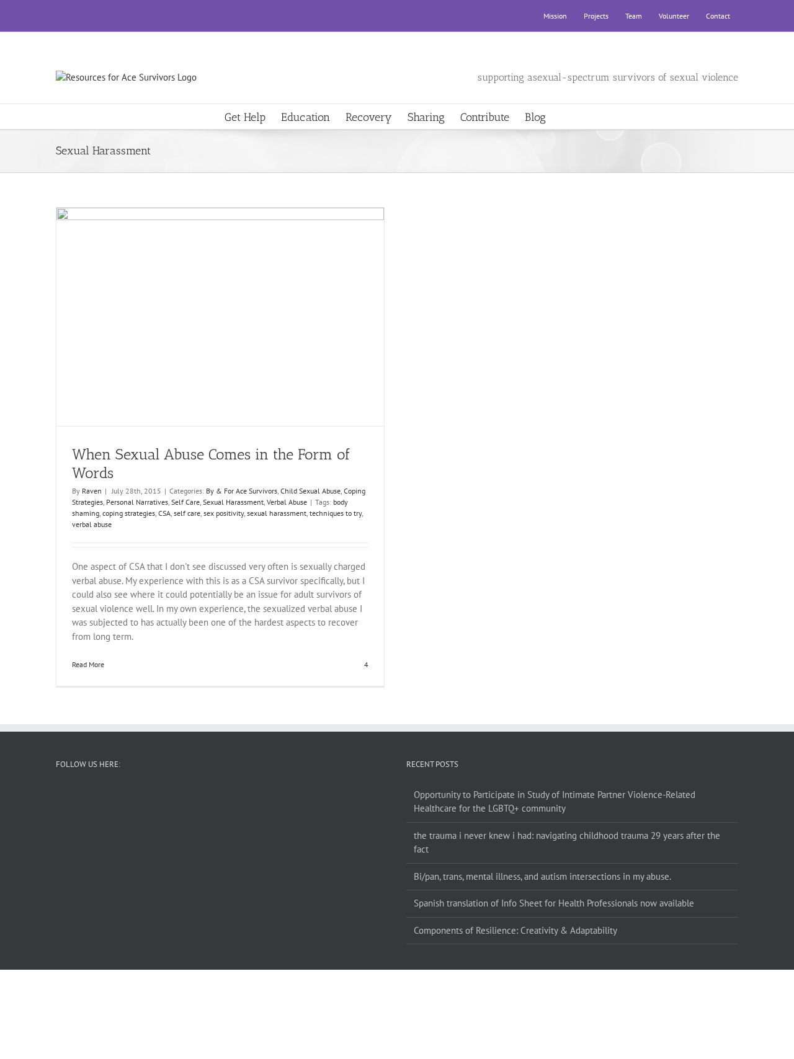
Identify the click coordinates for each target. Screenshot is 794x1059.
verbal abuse (92, 524)
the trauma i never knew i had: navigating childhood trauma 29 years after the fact (567, 843)
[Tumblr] (230, 795)
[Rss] (213, 795)
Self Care (185, 502)
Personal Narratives (137, 502)
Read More (88, 664)
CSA (164, 513)
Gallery (232, 305)
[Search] (565, 116)
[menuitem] (555, 16)
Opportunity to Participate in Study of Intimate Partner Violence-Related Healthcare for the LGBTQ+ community (554, 802)
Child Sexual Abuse (310, 490)
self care (187, 513)
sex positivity (223, 513)
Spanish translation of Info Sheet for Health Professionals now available (554, 903)
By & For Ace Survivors (241, 490)
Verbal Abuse (287, 502)
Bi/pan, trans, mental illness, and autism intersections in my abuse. (542, 876)
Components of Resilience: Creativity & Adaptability (515, 930)
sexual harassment (276, 513)
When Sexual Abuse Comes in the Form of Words (209, 305)
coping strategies (128, 513)
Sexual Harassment (233, 502)
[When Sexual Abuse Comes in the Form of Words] (220, 317)
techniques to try (336, 513)
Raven (92, 490)
